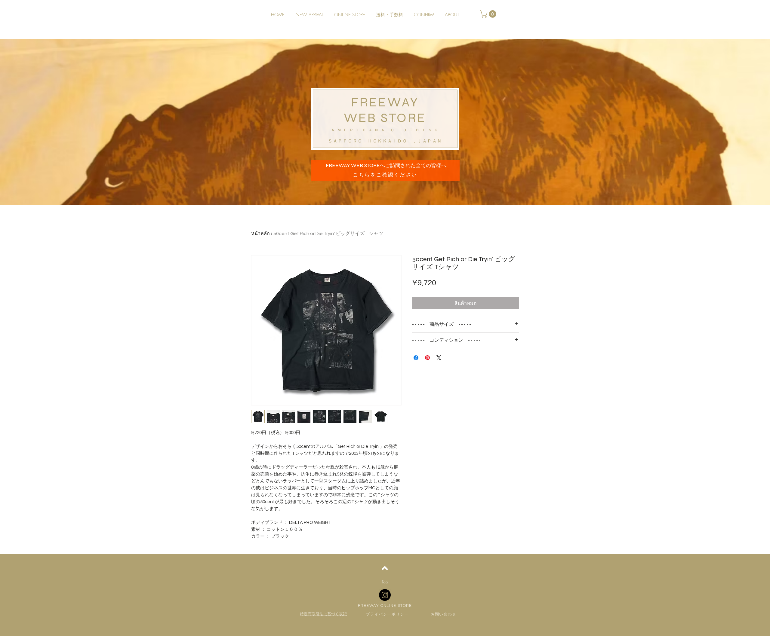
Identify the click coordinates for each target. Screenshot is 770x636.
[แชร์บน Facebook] (416, 357)
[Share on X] (438, 357)
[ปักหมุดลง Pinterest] (427, 357)
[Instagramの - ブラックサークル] (385, 595)
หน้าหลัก (260, 233)
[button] (489, 14)
